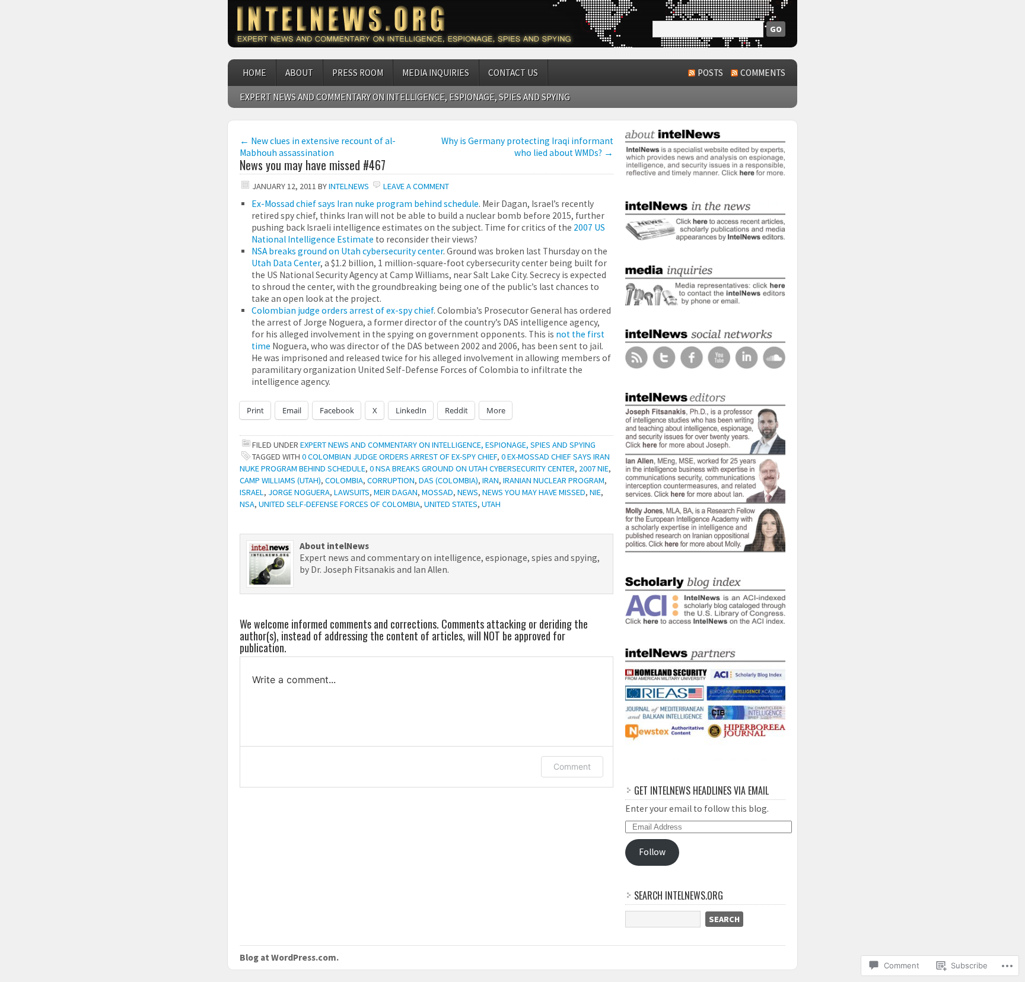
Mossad (437, 492)
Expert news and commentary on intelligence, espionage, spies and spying (405, 97)
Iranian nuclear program (553, 480)
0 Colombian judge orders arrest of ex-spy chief (399, 456)
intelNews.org (512, 23)
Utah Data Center (286, 263)
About (299, 72)
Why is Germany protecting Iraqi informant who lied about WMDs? (527, 146)
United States (451, 504)
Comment (572, 766)
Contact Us (513, 72)
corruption (391, 480)
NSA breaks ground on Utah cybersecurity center (347, 251)
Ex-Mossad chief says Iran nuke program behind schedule (365, 203)
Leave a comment (416, 186)
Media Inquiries (435, 72)
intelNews (349, 186)
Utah (491, 504)
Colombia (344, 480)
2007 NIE (594, 468)
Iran (490, 480)
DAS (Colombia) (448, 480)
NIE (595, 492)
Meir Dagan (396, 492)
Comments (762, 72)
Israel (252, 492)
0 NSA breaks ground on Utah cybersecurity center (472, 468)
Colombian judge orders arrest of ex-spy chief (343, 310)
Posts (710, 72)
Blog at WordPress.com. (289, 957)
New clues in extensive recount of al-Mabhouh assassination (318, 146)
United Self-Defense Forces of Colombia (339, 504)
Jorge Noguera (299, 492)
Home (254, 72)
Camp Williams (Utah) (280, 480)
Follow (652, 851)
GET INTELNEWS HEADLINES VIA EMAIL (701, 790)
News (467, 492)
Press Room (357, 72)
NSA (247, 504)
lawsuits (352, 492)
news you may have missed (533, 492)
